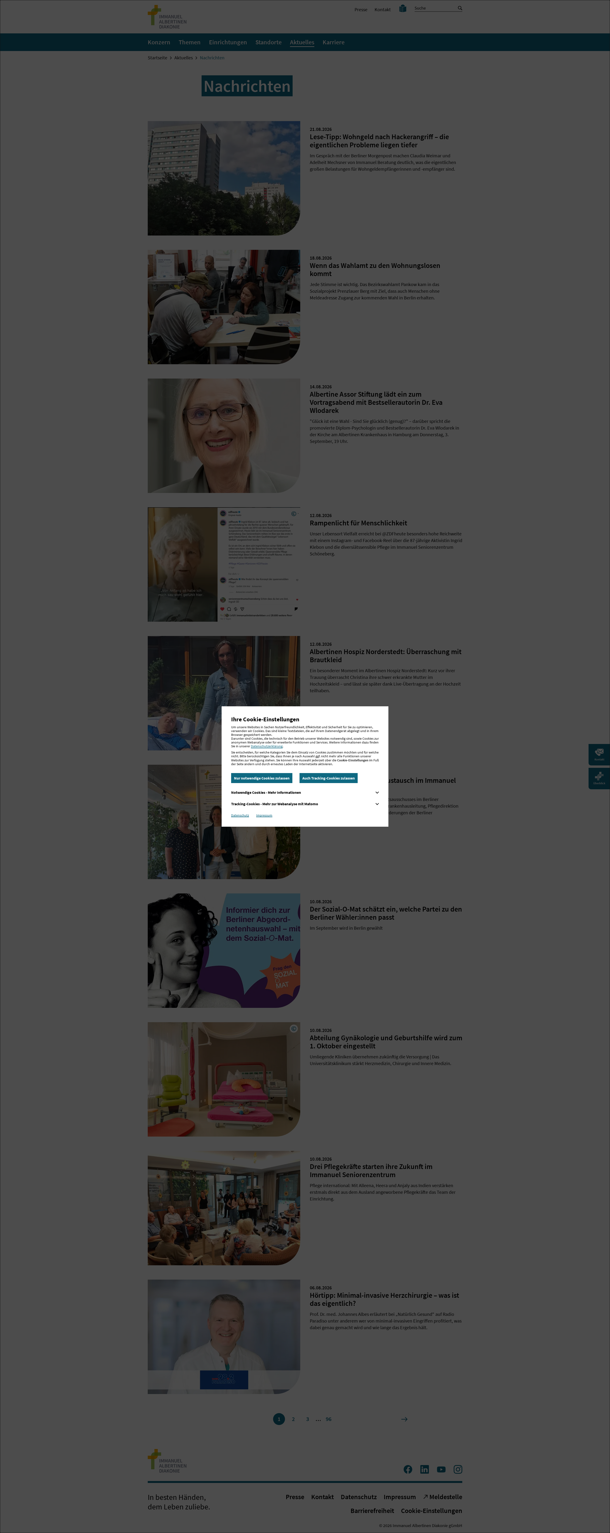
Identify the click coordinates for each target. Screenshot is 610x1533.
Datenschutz (240, 815)
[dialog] (305, 766)
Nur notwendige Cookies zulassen (262, 778)
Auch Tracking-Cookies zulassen (328, 778)
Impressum (264, 815)
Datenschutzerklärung (267, 746)
